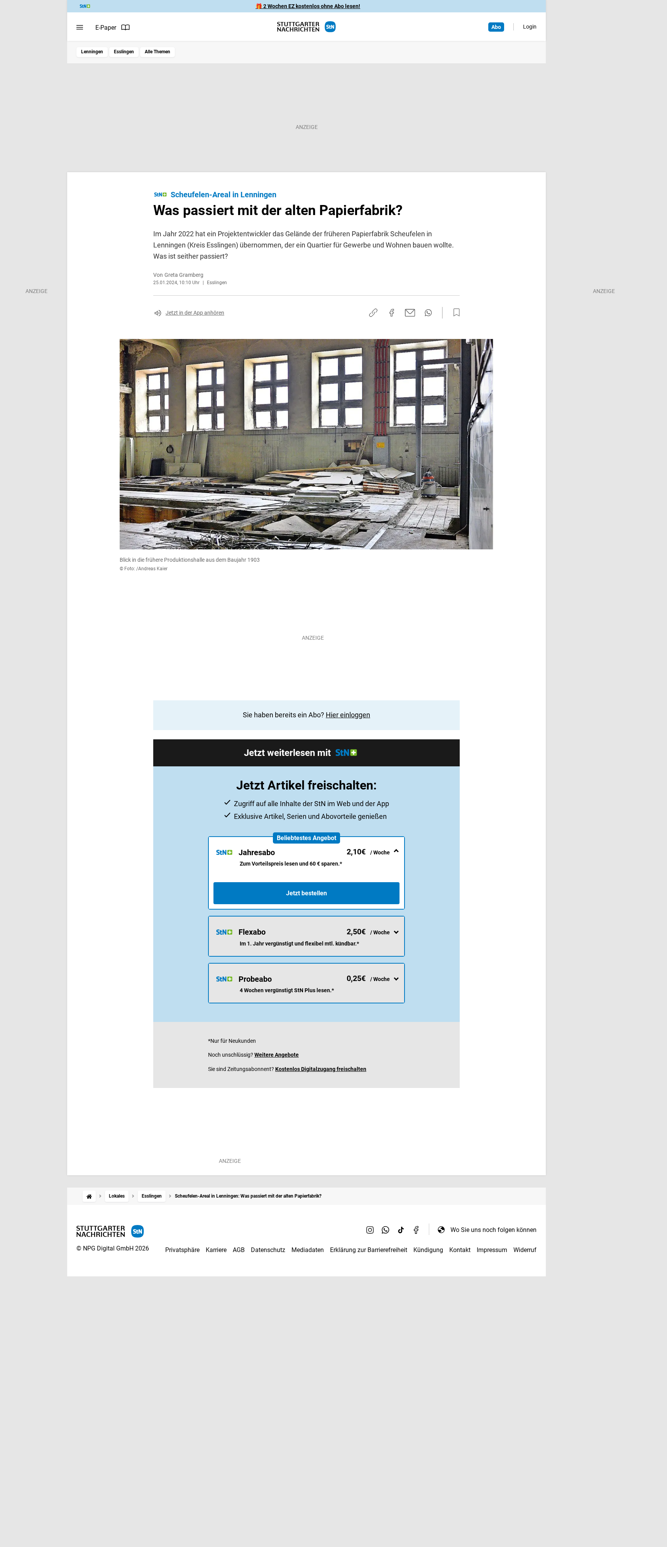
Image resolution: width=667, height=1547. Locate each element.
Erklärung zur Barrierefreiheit (368, 1250)
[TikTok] (401, 1229)
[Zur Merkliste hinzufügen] (454, 312)
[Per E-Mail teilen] (410, 312)
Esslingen (124, 51)
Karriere (216, 1250)
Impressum (492, 1250)
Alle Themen (157, 51)
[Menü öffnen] (79, 27)
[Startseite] (89, 1196)
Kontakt (460, 1250)
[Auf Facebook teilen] (392, 312)
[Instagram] (370, 1229)
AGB (239, 1250)
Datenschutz (268, 1250)
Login (530, 27)
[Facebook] (416, 1229)
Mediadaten (307, 1250)
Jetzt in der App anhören (195, 313)
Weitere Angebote (276, 1055)
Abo (496, 27)
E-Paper (105, 27)
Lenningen (92, 51)
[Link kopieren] (373, 312)
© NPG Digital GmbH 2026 (112, 1248)
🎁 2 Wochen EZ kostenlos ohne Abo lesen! (308, 6)
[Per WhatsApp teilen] (428, 312)
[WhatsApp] (385, 1229)
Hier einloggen (348, 715)
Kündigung (428, 1250)
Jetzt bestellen (306, 893)
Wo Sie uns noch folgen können (493, 1230)
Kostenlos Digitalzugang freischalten (320, 1069)
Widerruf (525, 1250)
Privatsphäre (182, 1250)
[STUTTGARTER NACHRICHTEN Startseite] (306, 26)
